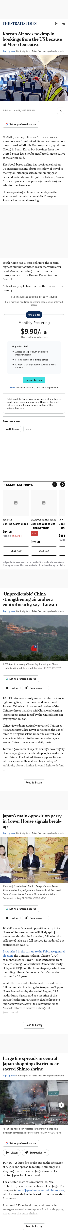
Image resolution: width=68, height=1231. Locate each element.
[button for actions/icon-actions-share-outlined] (60, 111)
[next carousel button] (61, 1105)
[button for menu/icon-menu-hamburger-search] (63, 23)
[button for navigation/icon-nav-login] (56, 23)
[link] (19, 23)
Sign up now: (9, 51)
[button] (56, 23)
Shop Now (16, 551)
